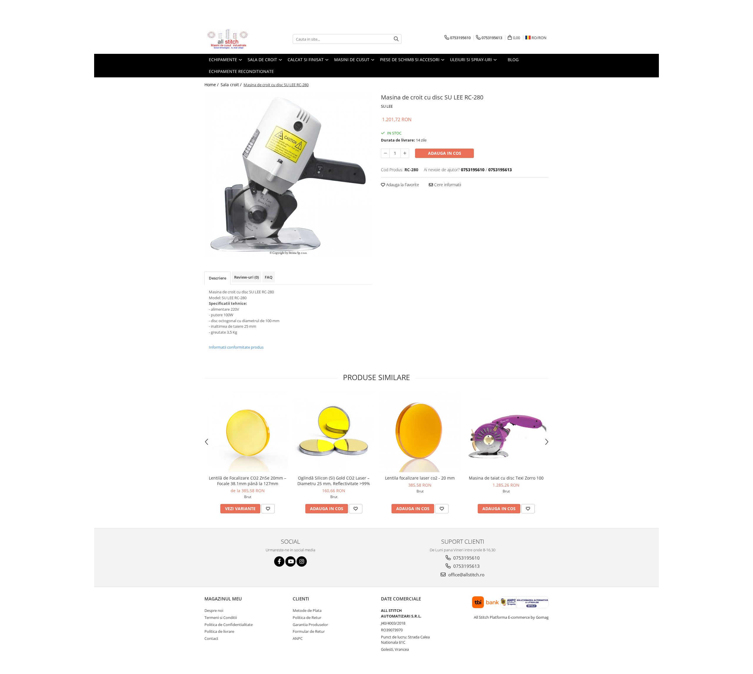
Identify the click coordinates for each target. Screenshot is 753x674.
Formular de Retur (309, 631)
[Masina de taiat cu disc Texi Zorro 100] (506, 432)
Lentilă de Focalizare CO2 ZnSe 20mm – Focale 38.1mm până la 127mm (247, 480)
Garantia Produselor (310, 624)
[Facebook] (279, 561)
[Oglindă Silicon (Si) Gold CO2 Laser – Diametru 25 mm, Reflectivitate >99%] (334, 432)
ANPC (298, 638)
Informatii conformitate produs (236, 347)
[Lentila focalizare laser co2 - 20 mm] (420, 432)
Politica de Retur (307, 617)
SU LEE (387, 106)
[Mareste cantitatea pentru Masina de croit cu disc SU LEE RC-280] (404, 153)
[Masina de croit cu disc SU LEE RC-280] (288, 174)
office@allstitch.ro (465, 575)
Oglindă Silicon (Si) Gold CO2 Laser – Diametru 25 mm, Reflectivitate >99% (333, 480)
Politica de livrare (219, 631)
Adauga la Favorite (402, 184)
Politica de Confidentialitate (228, 624)
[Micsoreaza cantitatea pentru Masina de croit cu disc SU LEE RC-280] (385, 153)
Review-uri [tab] (246, 277)
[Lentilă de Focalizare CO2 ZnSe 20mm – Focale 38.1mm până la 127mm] (247, 432)
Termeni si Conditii (220, 617)
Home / (212, 84)
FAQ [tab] (268, 277)
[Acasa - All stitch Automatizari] (233, 39)
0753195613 (466, 566)
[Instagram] (301, 561)
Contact (211, 638)
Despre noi (213, 610)
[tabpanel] (288, 174)
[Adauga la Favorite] (268, 508)
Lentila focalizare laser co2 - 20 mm (420, 478)
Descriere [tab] (217, 278)
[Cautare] (396, 39)
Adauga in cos (444, 153)
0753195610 (466, 558)
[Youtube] (290, 561)
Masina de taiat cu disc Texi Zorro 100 (506, 478)
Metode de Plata (307, 610)
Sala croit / (232, 84)
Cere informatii (447, 184)
